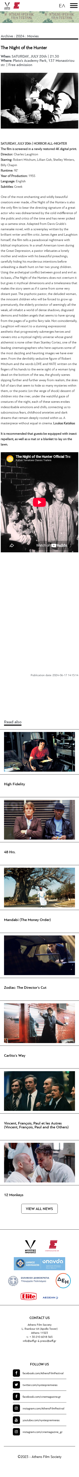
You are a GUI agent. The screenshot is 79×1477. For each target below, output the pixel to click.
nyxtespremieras (40, 1385)
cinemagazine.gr (42, 1397)
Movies (33, 36)
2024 (20, 36)
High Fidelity (14, 784)
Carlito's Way (14, 1056)
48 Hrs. (10, 852)
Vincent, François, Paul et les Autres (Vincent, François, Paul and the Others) (36, 1125)
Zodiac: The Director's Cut (25, 988)
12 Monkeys (13, 1195)
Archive (7, 36)
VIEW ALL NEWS (39, 1209)
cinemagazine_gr (43, 1432)
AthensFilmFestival (43, 1373)
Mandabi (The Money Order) (27, 920)
